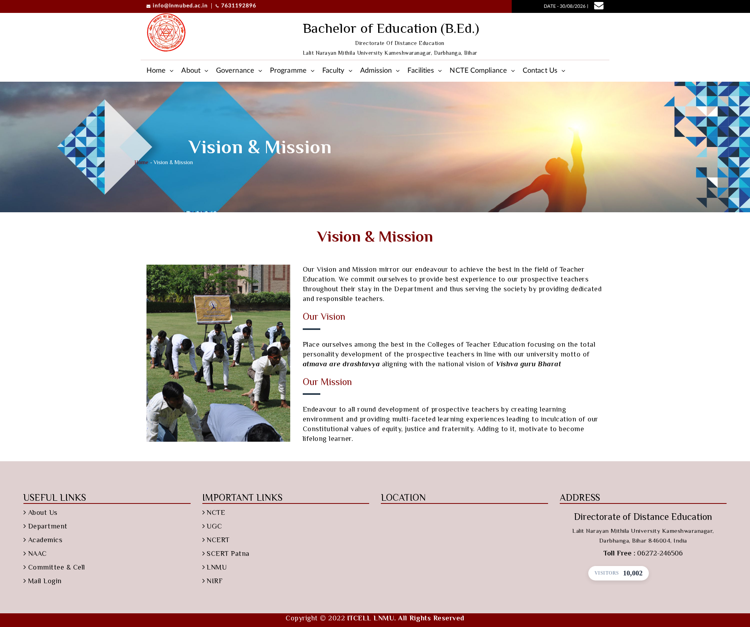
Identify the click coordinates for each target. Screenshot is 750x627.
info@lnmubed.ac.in (180, 6)
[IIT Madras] (166, 32)
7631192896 (238, 6)
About (190, 70)
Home (156, 70)
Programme (288, 70)
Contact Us (540, 70)
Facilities (420, 70)
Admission (376, 70)
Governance (235, 70)
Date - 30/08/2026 (565, 6)
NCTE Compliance (478, 70)
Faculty (333, 70)
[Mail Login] (596, 6)
